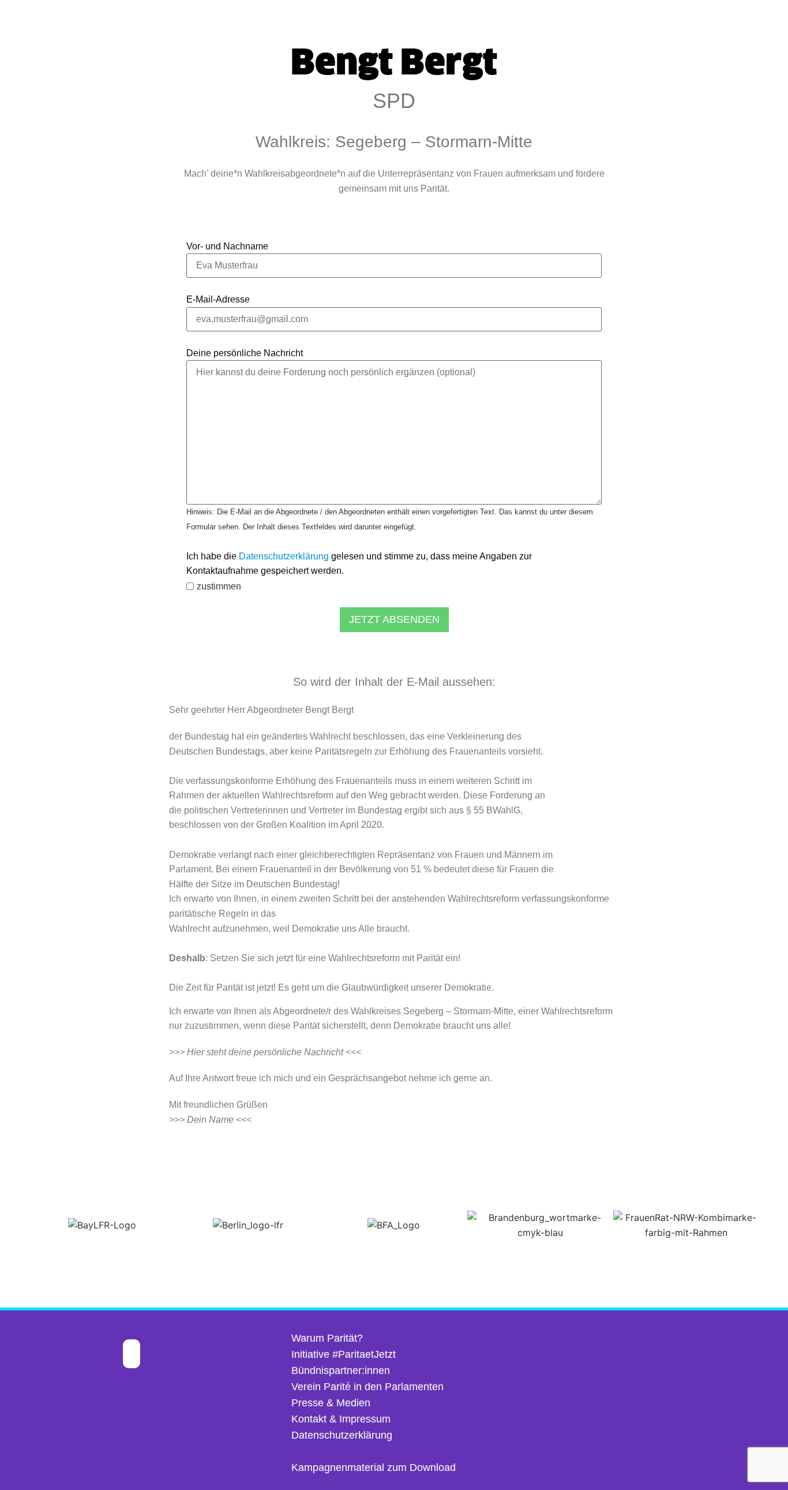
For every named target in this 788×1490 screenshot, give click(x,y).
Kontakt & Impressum (341, 1419)
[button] (11, 1225)
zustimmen (219, 586)
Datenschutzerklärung (284, 556)
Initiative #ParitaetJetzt (343, 1354)
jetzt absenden (394, 619)
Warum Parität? (327, 1338)
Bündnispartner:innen (340, 1370)
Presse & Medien (330, 1403)
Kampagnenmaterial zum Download (373, 1467)
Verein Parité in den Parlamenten (367, 1386)
